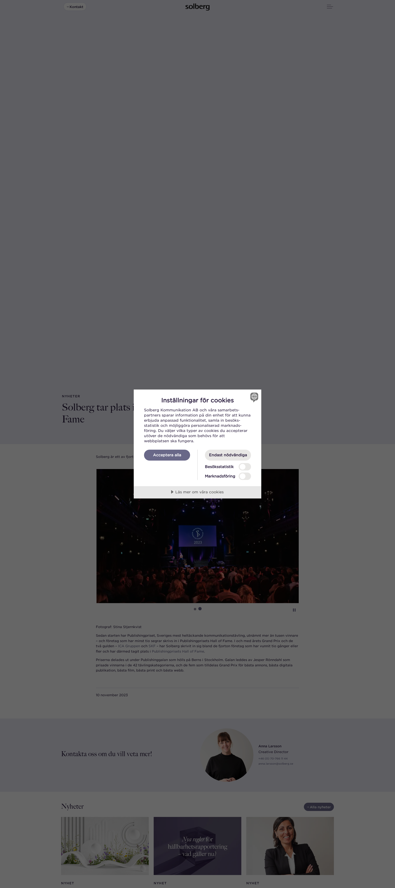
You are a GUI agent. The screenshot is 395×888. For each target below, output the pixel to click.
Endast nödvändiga (228, 455)
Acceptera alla (167, 455)
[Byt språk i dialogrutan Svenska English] (253, 397)
